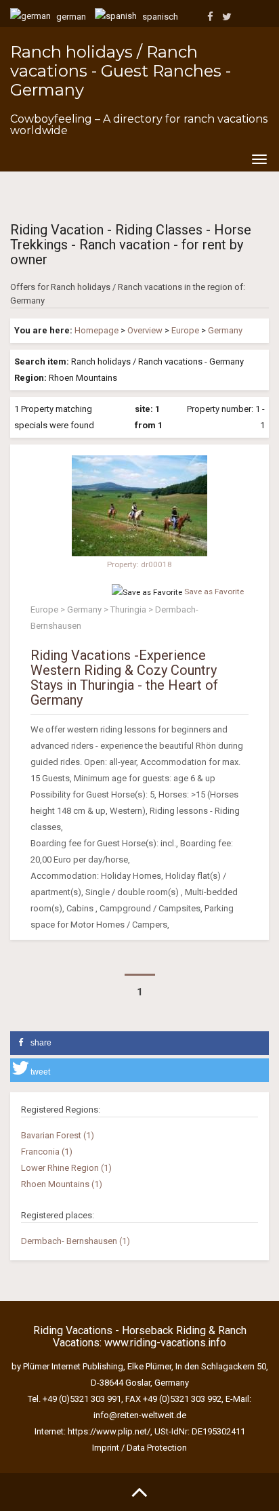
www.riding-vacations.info (165, 1342)
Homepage (96, 330)
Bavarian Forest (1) (57, 1135)
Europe (185, 330)
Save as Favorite (214, 591)
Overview (145, 330)
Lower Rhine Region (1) (66, 1168)
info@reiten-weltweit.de (139, 1415)
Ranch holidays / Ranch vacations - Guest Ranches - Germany (120, 71)
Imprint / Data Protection (139, 1448)
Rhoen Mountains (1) (61, 1184)
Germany (225, 330)
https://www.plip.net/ (109, 1431)
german (70, 17)
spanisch (159, 17)
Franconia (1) (46, 1151)
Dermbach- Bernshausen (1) (75, 1241)
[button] (139, 1043)
